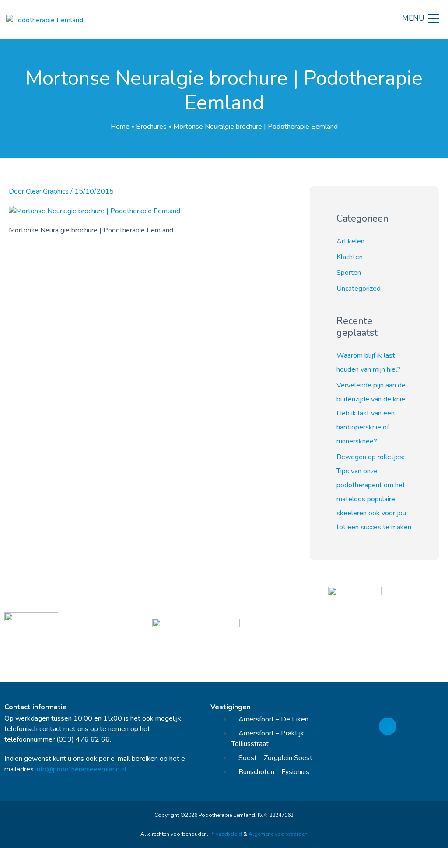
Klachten (349, 257)
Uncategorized (358, 288)
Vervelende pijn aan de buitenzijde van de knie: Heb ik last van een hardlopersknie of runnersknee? (371, 413)
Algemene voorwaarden (278, 833)
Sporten (348, 273)
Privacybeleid (226, 833)
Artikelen (350, 241)
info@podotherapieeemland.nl (80, 769)
